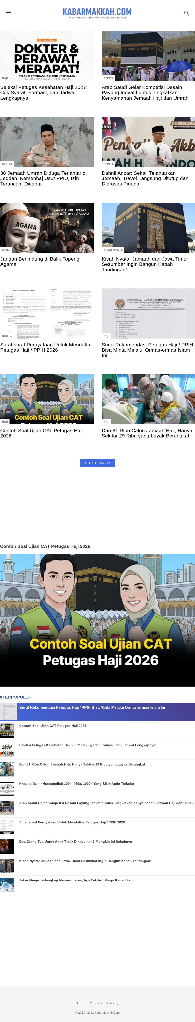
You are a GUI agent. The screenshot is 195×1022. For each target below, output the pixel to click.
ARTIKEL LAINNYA (97, 463)
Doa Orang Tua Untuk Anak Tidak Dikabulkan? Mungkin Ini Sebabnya (75, 841)
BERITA (108, 78)
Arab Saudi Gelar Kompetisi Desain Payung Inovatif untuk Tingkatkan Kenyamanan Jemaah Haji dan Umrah (145, 92)
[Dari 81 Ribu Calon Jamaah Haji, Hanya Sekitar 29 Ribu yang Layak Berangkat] (148, 402)
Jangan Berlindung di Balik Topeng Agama (39, 261)
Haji (5, 78)
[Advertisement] (97, 510)
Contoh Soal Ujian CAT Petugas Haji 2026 (41, 433)
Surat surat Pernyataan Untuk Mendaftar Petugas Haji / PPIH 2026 (46, 347)
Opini (6, 250)
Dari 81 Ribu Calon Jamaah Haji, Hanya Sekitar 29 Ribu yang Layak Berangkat (147, 433)
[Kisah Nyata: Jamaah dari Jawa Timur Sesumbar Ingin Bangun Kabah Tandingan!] (148, 231)
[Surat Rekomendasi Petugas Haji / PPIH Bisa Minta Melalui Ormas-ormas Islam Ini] (148, 317)
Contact (96, 1003)
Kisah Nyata (113, 250)
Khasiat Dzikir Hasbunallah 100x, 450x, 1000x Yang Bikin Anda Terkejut (76, 784)
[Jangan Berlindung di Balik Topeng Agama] (46, 231)
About (81, 1003)
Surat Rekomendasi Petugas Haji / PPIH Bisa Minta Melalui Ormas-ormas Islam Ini (147, 350)
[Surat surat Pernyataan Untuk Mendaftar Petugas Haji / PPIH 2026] (46, 317)
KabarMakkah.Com (107, 1012)
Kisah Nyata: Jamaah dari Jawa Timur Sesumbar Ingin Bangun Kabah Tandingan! (145, 264)
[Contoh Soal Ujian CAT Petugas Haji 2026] (46, 402)
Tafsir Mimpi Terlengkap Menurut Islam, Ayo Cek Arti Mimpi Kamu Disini (77, 880)
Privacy (113, 1003)
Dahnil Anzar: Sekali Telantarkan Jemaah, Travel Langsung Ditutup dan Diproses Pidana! (145, 178)
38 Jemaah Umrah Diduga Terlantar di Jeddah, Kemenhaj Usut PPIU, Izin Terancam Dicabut (43, 178)
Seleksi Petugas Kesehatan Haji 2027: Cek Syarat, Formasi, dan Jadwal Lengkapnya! (44, 92)
